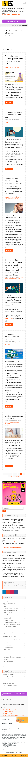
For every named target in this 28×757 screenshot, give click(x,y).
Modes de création (8, 630)
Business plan (7, 618)
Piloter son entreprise (9, 661)
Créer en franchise (8, 620)
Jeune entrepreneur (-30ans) (9, 685)
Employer (6, 659)
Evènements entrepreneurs (10, 606)
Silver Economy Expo (9, 713)
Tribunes (6, 614)
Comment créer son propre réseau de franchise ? (13, 336)
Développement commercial (10, 642)
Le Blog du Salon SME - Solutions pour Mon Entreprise (12, 32)
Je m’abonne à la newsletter (14, 694)
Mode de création (7, 664)
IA (4, 643)
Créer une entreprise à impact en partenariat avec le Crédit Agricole (12, 623)
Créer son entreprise (8, 617)
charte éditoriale (13, 541)
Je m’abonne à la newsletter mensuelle (12, 547)
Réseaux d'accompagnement (11, 632)
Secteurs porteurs (8, 633)
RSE (3, 666)
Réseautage (7, 649)
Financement (7, 628)
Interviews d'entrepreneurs (10, 610)
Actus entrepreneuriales (9, 603)
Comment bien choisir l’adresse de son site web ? (13, 114)
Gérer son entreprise (8, 656)
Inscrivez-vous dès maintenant (9, 578)
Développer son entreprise (9, 636)
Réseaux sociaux (8, 612)
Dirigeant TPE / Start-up (8, 674)
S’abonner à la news (14, 21)
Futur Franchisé (6, 679)
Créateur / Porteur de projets (10, 676)
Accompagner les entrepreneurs (11, 601)
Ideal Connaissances (14, 707)
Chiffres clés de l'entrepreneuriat (12, 605)
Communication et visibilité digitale (12, 640)
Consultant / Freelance (8, 681)
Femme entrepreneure (8, 683)
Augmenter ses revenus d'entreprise (13, 657)
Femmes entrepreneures (10, 626)
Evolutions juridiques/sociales (11, 608)
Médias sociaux (8, 645)
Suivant (18, 476)
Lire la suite (9, 102)
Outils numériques (8, 647)
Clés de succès (7, 638)
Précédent (6, 474)
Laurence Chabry (9, 318)
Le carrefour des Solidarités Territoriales (14, 715)
